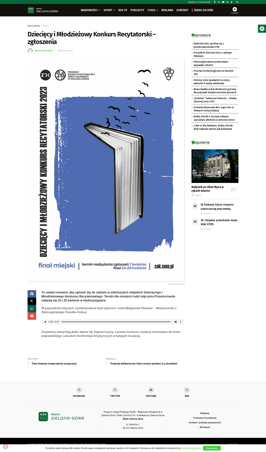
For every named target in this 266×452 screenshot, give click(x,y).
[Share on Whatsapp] (32, 308)
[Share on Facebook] (32, 294)
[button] (262, 29)
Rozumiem (212, 448)
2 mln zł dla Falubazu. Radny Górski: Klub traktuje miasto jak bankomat (213, 127)
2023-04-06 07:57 (65, 50)
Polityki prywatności (190, 448)
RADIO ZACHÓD (203, 10)
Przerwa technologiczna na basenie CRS (214, 73)
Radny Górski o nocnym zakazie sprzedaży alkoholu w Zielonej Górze (214, 118)
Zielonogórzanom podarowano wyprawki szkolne (211, 63)
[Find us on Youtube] (151, 390)
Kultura (46, 25)
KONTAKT (182, 10)
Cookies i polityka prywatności (205, 422)
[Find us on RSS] (227, 2)
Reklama (204, 413)
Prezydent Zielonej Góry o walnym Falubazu (213, 54)
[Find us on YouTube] (223, 2)
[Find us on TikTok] (231, 2)
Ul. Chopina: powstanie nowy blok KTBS (219, 222)
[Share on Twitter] (32, 301)
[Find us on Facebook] (215, 2)
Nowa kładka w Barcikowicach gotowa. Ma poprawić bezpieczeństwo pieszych (215, 91)
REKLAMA (167, 10)
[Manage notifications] (5, 446)
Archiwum (205, 427)
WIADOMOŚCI (89, 10)
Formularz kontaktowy (205, 417)
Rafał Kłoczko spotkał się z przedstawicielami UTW (209, 45)
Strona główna (34, 25)
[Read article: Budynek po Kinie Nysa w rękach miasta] (214, 166)
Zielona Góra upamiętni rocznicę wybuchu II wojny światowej (212, 82)
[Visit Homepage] (43, 10)
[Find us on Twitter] (219, 2)
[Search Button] (237, 2)
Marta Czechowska (43, 50)
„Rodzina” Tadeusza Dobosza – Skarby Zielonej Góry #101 (215, 100)
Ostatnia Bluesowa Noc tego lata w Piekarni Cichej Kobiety (214, 109)
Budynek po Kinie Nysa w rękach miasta (207, 188)
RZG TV (122, 10)
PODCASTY (137, 10)
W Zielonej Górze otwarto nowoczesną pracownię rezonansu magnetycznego (218, 207)
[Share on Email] (32, 316)
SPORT (108, 10)
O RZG (151, 10)
